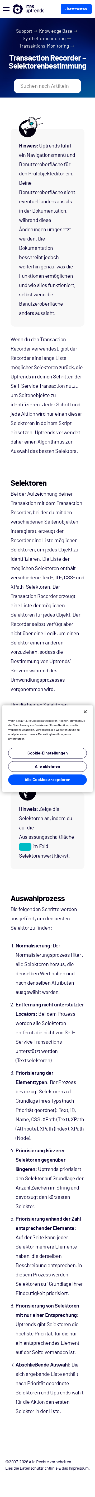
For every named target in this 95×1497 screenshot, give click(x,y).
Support (24, 31)
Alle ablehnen (47, 766)
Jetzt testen (76, 9)
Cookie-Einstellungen (47, 753)
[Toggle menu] (6, 9)
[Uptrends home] (28, 9)
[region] (47, 748)
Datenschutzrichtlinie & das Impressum (54, 1468)
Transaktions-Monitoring (44, 46)
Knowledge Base (55, 31)
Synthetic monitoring (44, 38)
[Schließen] (85, 712)
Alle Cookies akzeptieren (47, 780)
